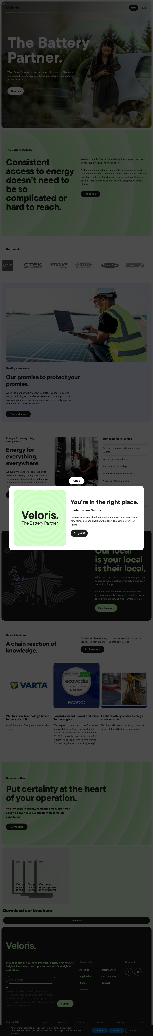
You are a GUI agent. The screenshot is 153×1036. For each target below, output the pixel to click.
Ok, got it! (79, 533)
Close (76, 480)
